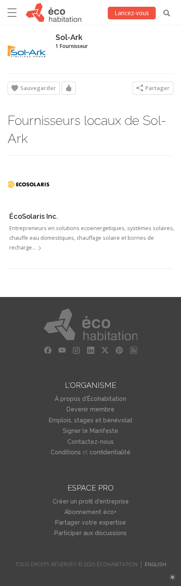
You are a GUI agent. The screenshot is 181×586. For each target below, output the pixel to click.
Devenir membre (90, 409)
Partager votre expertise (90, 522)
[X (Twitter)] (105, 350)
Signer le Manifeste (90, 430)
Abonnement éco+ (90, 512)
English (155, 564)
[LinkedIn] (90, 350)
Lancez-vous (131, 13)
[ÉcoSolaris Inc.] (29, 184)
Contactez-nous (90, 441)
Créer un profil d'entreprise (91, 501)
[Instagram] (76, 350)
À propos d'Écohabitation (90, 398)
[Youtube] (62, 350)
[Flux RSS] (133, 350)
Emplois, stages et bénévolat (91, 420)
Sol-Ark (69, 37)
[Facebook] (47, 350)
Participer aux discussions (90, 533)
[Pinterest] (119, 350)
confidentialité (110, 452)
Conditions (66, 452)
